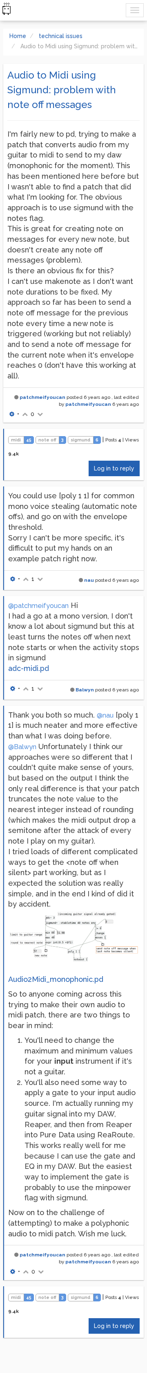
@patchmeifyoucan (38, 606)
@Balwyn (22, 747)
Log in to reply (114, 468)
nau (89, 580)
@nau (105, 715)
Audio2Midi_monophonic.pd (55, 979)
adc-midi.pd (28, 668)
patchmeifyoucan (42, 397)
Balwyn (85, 690)
